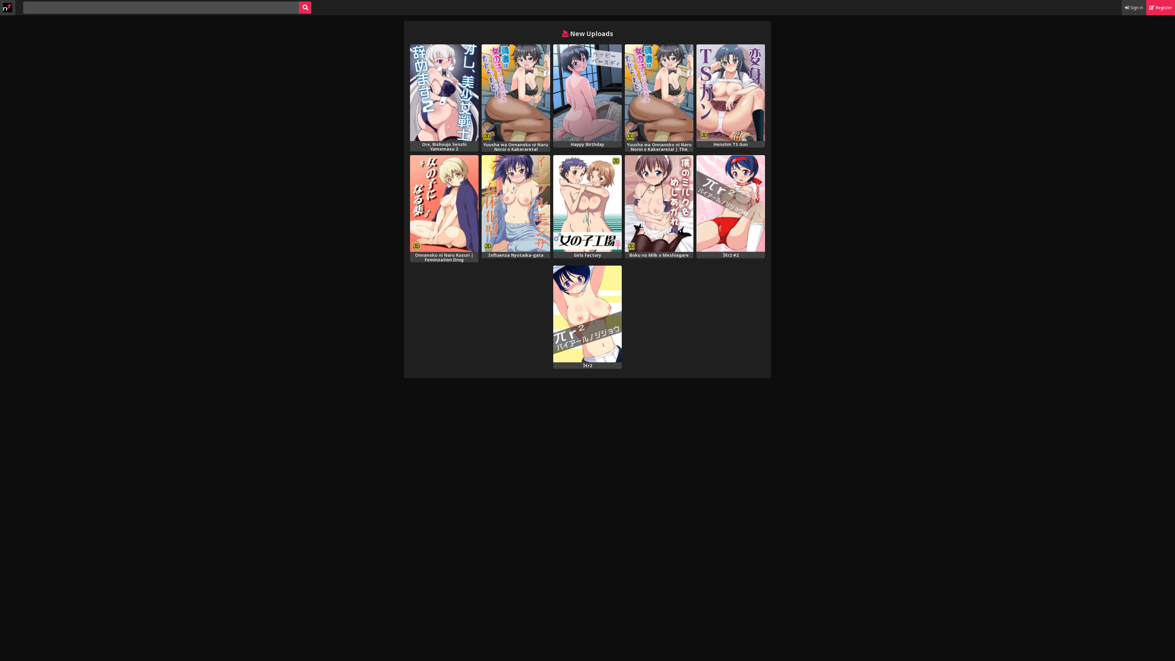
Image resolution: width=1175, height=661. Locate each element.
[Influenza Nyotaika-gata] (516, 203)
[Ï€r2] (587, 314)
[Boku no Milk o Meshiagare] (659, 203)
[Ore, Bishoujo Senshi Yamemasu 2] (444, 92)
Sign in (1136, 7)
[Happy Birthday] (587, 92)
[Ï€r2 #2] (730, 203)
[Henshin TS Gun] (730, 92)
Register (1163, 7)
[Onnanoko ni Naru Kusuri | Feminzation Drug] (444, 203)
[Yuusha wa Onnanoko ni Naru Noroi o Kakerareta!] (516, 92)
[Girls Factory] (587, 203)
